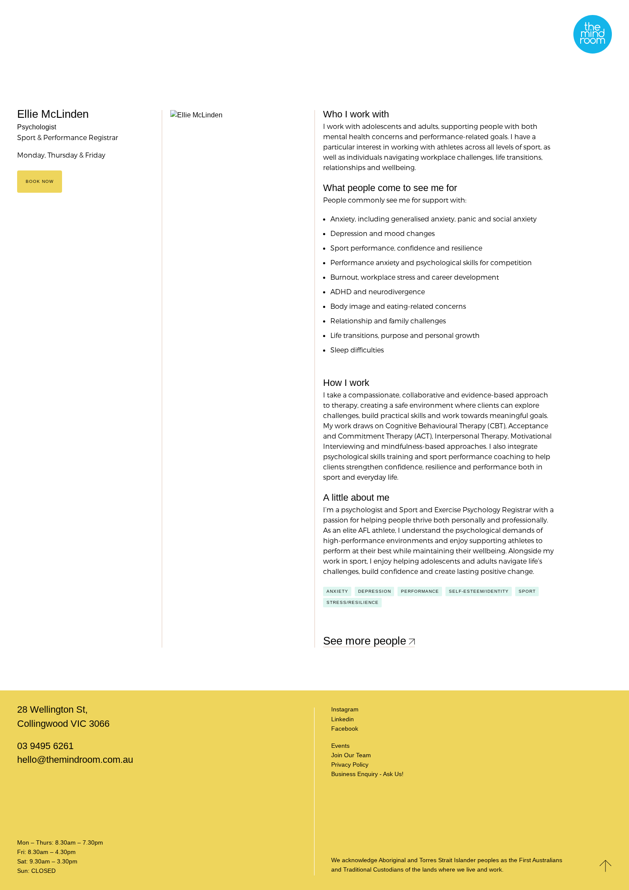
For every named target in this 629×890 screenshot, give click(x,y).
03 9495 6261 (45, 746)
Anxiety (337, 591)
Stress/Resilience (352, 602)
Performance (420, 591)
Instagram (345, 709)
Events (340, 745)
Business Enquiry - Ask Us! (367, 774)
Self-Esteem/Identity (479, 591)
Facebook (344, 728)
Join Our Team (351, 755)
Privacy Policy (349, 764)
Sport (527, 591)
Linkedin (342, 719)
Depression (374, 591)
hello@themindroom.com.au (75, 759)
